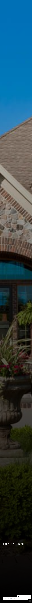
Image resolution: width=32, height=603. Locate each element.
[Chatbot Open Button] (30, 601)
